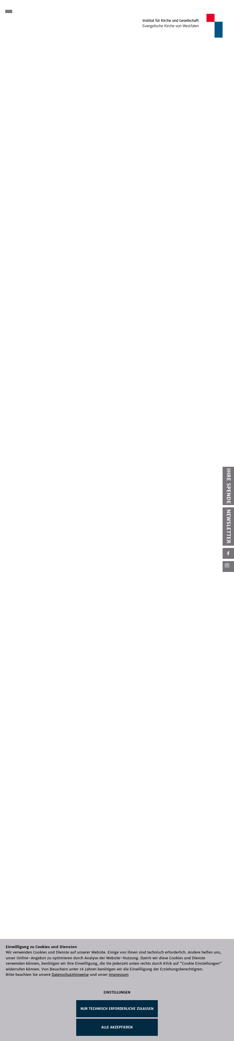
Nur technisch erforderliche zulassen (117, 1009)
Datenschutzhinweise (70, 974)
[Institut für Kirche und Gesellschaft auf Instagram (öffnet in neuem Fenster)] (228, 566)
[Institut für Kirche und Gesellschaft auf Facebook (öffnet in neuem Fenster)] (228, 553)
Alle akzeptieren (117, 1027)
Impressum (119, 974)
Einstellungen (117, 992)
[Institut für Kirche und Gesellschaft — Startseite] (183, 25)
